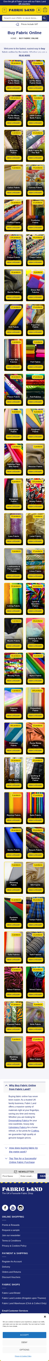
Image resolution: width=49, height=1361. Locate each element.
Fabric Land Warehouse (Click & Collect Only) (24, 1303)
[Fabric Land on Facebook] (5, 1210)
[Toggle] (6, 1085)
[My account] (39, 10)
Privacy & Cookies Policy (23, 1356)
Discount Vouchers (11, 1277)
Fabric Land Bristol (11, 1293)
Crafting (35, 1131)
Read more (24, 55)
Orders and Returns (11, 1272)
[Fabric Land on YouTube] (13, 1210)
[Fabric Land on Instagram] (21, 1210)
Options (24, 1350)
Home (13, 38)
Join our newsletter (11, 1235)
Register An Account (12, 1261)
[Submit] (44, 18)
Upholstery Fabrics (18, 1127)
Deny (24, 1342)
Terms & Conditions (11, 1241)
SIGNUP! (42, 1176)
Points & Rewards (10, 1225)
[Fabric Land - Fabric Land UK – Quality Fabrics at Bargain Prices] (21, 10)
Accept (24, 1335)
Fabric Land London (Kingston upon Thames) (24, 1298)
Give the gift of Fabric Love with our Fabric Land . (24, 2)
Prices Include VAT (29, 24)
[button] (45, 1316)
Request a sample (11, 1230)
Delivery (6, 1267)
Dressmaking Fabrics (19, 1120)
